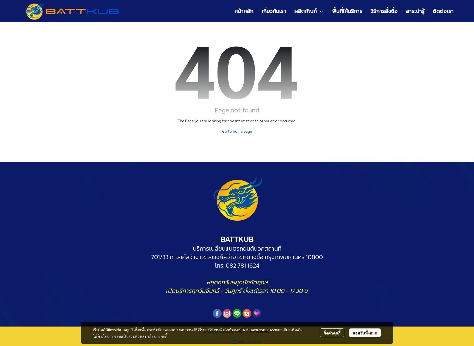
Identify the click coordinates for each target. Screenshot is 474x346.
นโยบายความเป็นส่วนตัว (120, 336)
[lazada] (256, 313)
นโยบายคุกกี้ (157, 336)
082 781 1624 (241, 265)
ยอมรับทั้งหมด (365, 332)
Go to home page (237, 131)
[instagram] (227, 313)
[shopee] (246, 313)
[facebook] (217, 313)
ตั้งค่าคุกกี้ (332, 332)
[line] (237, 313)
